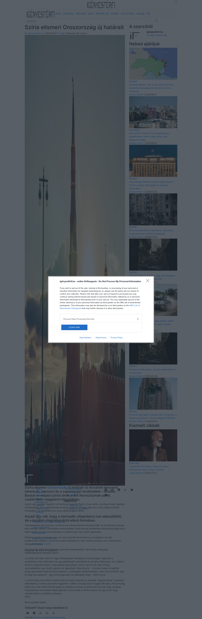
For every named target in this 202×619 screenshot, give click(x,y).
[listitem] (101, 318)
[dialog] (101, 309)
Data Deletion (85, 337)
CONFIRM (74, 327)
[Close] (148, 281)
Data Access (101, 337)
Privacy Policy (117, 337)
